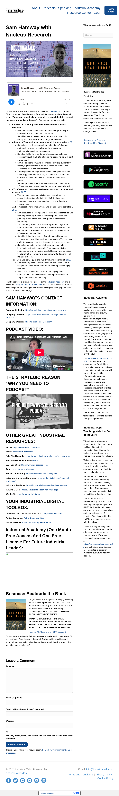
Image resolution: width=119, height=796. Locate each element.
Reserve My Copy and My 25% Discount (47, 632)
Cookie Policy (105, 778)
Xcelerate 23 (54, 111)
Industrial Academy (87, 8)
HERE (35, 460)
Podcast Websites (16, 773)
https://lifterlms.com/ (53, 513)
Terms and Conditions (80, 774)
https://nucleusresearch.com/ (38, 322)
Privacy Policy (103, 774)
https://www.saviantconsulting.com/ (42, 473)
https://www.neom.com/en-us (26, 447)
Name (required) (14, 698)
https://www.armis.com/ (23, 469)
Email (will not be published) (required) (25, 709)
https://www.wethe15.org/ (28, 494)
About (36, 8)
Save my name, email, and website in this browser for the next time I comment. (39, 737)
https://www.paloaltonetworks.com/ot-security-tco (48, 456)
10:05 (23, 192)
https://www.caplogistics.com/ (34, 465)
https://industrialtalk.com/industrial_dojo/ (40, 490)
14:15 (14, 210)
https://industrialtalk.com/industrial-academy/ (46, 485)
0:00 (24, 127)
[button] (110, 10)
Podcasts (49, 8)
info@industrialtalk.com (99, 769)
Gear (96, 12)
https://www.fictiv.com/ (23, 451)
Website (10, 721)
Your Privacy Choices (64, 793)
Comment (10, 666)
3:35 (70, 142)
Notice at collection (47, 793)
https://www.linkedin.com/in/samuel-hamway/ (45, 310)
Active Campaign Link (34, 518)
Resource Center (79, 12)
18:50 (68, 260)
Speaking (64, 8)
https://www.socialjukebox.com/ (36, 522)
